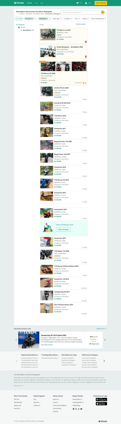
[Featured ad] (85, 83)
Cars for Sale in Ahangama (89, 358)
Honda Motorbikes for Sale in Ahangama (30, 358)
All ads (29, 3)
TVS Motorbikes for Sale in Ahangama (30, 360)
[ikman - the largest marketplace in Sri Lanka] (19, 3)
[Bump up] (83, 83)
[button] (80, 24)
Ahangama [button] (28, 18)
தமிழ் (41, 3)
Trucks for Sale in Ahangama (89, 362)
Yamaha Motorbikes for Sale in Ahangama (50, 358)
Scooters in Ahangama (68, 358)
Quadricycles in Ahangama (69, 365)
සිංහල (36, 3)
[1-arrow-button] (104, 361)
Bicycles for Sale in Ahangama (90, 367)
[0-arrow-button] (17, 361)
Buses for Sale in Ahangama (89, 365)
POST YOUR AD (101, 3)
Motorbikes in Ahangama (68, 360)
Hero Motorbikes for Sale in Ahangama (30, 367)
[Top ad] (86, 41)
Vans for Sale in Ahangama (89, 360)
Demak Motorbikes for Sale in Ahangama (30, 365)
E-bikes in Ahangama (67, 362)
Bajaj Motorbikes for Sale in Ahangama (30, 362)
